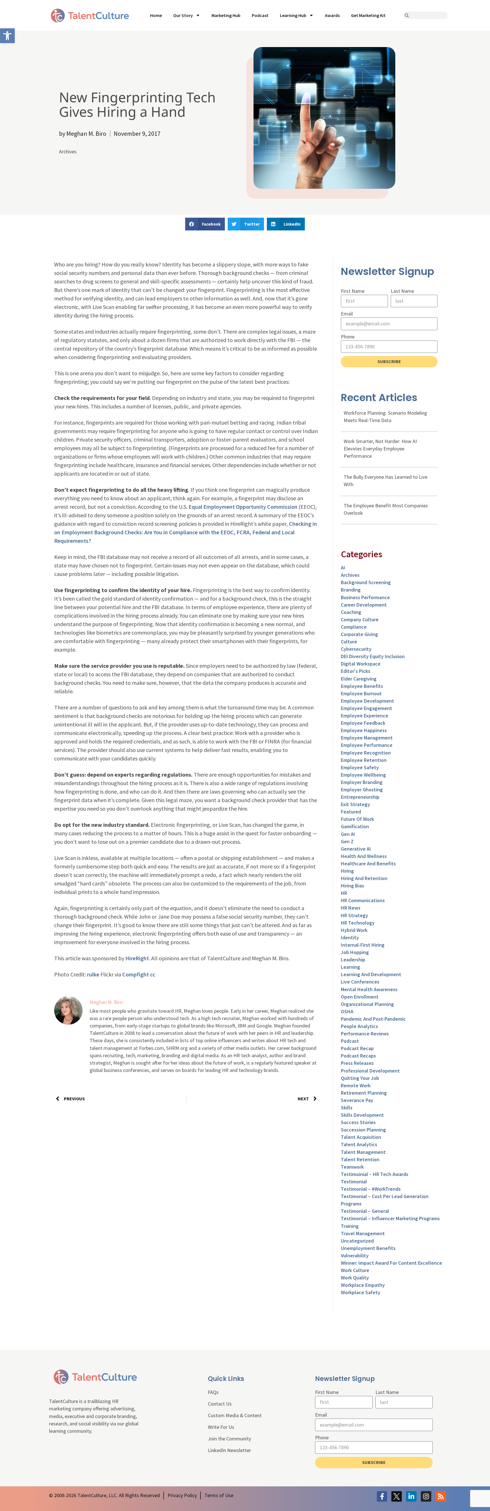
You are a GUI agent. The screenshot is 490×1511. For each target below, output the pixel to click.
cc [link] (152, 974)
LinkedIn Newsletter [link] (229, 1450)
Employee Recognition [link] (366, 752)
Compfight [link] (135, 974)
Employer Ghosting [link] (362, 789)
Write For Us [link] (221, 1427)
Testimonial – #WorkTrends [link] (371, 1189)
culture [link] (349, 641)
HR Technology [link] (358, 922)
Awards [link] (332, 15)
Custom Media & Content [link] (235, 1415)
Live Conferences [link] (360, 981)
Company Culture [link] (360, 619)
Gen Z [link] (347, 841)
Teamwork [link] (352, 1167)
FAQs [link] (213, 1392)
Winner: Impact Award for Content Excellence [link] (391, 1263)
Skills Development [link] (362, 1115)
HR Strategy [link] (354, 915)
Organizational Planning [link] (367, 1004)
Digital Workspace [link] (361, 663)
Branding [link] (351, 589)
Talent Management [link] (363, 1152)
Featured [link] (351, 811)
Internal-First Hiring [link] (363, 945)
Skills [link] (346, 1107)
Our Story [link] (183, 15)
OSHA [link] (347, 1011)
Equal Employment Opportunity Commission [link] (243, 506)
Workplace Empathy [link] (363, 1285)
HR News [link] (350, 907)
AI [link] (343, 567)
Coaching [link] (351, 612)
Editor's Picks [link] (355, 671)
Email (347, 313)
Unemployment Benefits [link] (368, 1248)
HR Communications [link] (363, 900)
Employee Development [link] (367, 701)
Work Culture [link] (355, 1270)
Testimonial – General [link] (365, 1211)
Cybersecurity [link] (356, 649)
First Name (352, 291)
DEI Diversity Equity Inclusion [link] (373, 656)
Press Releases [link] (357, 1063)
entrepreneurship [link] (360, 797)
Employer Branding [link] (362, 782)
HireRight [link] (137, 958)
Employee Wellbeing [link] (363, 775)
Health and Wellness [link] (364, 856)
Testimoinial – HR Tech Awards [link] (374, 1174)
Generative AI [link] (356, 848)
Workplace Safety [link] (360, 1292)
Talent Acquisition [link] (361, 1137)
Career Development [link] (364, 604)
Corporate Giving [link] (359, 634)
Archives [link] (68, 151)
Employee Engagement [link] (366, 708)
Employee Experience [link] (364, 715)
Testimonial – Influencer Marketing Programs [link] (390, 1218)
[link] (7, 35)
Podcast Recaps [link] (358, 1055)
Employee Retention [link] (363, 760)
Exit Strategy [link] (355, 804)
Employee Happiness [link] (364, 730)
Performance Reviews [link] (365, 1033)
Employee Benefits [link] (362, 686)
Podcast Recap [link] (357, 1048)
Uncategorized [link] (357, 1240)
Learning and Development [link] (371, 974)
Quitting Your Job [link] (360, 1078)
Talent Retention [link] (360, 1159)
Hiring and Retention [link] (364, 878)
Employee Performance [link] (366, 745)
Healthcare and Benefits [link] (368, 863)
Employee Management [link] (367, 737)
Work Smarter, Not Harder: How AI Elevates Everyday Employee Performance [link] (380, 448)
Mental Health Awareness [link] (369, 989)
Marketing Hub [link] (226, 15)
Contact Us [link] (220, 1403)
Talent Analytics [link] (359, 1144)
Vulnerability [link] (355, 1255)
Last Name (402, 291)
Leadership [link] (353, 959)
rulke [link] (93, 974)
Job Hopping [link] (355, 952)
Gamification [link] (355, 826)
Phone (347, 336)
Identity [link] (350, 937)
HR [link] (344, 893)
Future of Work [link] (357, 819)
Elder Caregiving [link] (359, 678)
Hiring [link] (347, 871)
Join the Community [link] (229, 1438)
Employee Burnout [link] (361, 693)
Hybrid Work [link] (354, 930)
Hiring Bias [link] (352, 885)
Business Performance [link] (365, 597)
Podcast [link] (260, 15)
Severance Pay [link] (357, 1100)
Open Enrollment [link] (360, 996)
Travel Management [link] (363, 1233)
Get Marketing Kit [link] (368, 15)
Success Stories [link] (358, 1122)
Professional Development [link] (370, 1070)
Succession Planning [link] (363, 1129)
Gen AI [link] (348, 834)
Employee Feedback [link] (363, 723)
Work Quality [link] (355, 1277)
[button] (205, 224)
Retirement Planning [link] (364, 1093)
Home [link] (156, 15)
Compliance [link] (354, 627)
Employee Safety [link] (360, 767)
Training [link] (350, 1226)
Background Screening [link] (366, 582)
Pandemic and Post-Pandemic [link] (373, 1019)
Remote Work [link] (356, 1085)
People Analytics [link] (359, 1026)
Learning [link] (350, 967)
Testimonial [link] (354, 1181)
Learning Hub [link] (293, 15)
